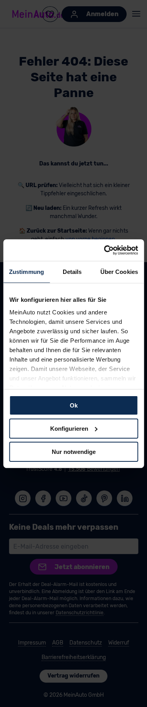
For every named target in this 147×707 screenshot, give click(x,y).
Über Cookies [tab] (119, 271)
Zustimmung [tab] (26, 271)
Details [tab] (72, 271)
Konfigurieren (69, 428)
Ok (74, 405)
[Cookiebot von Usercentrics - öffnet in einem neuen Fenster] (104, 250)
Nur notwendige (74, 451)
